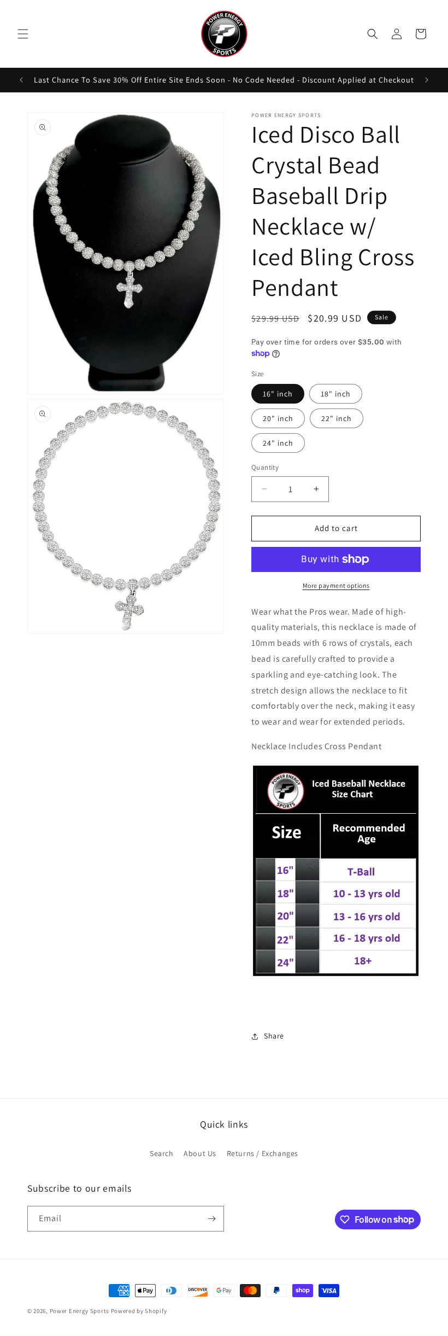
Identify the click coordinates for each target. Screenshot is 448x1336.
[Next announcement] (427, 80)
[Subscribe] (211, 1219)
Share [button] (274, 1036)
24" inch (278, 443)
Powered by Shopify (139, 1311)
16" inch (278, 394)
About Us (200, 1153)
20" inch (278, 418)
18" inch (336, 394)
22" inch (336, 418)
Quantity (265, 467)
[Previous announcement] (21, 80)
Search (162, 1153)
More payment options (336, 585)
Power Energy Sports (79, 1311)
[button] (23, 34)
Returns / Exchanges (262, 1153)
